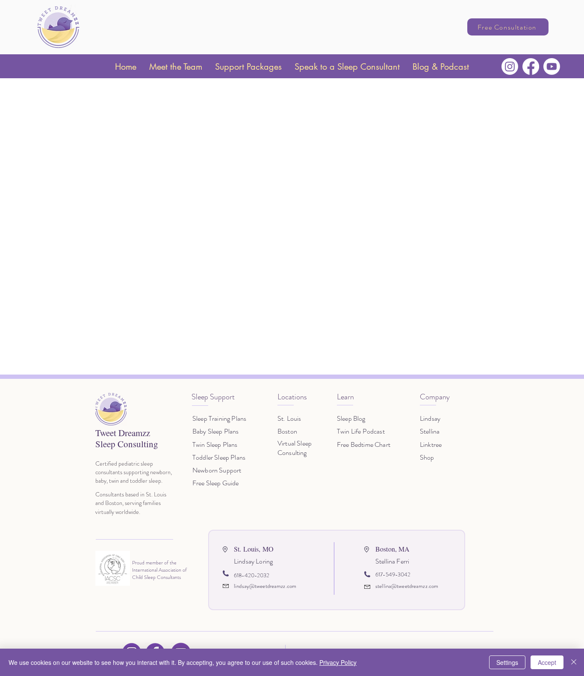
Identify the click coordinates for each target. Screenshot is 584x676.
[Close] (574, 662)
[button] (176, 66)
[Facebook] (530, 66)
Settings (507, 662)
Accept (547, 662)
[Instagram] (509, 66)
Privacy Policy (338, 662)
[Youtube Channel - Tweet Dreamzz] (551, 66)
